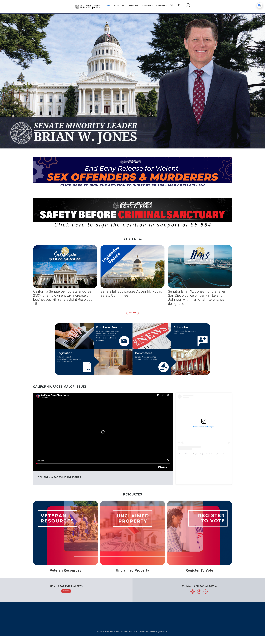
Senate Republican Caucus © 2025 (126, 632)
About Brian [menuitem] (119, 5)
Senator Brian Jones (186, 454)
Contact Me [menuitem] (161, 5)
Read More (132, 313)
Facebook (175, 5)
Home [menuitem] (108, 5)
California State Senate (105, 632)
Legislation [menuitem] (133, 5)
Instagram (171, 5)
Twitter (179, 5)
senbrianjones (201, 454)
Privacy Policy (144, 632)
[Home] (87, 7)
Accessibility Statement (158, 632)
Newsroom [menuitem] (146, 5)
